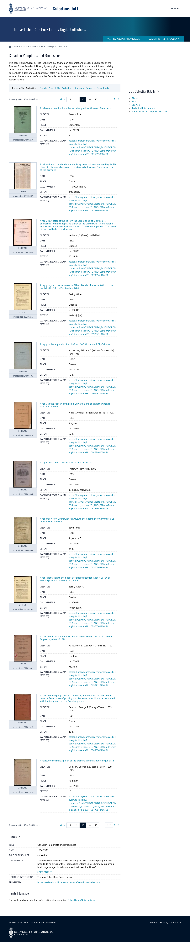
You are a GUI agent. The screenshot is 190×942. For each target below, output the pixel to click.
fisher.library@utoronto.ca (81, 900)
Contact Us (175, 922)
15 (96, 99)
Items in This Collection (24, 88)
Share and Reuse (83, 88)
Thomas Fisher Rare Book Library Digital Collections (41, 46)
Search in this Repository (164, 38)
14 (89, 99)
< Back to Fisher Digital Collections (150, 111)
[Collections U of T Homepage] (10, 46)
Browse (136, 104)
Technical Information (143, 108)
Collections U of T (26, 922)
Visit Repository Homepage (123, 38)
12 (76, 99)
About (135, 98)
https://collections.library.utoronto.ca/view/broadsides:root (68, 882)
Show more (43, 871)
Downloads (103, 88)
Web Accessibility (159, 922)
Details (43, 88)
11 (70, 99)
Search (135, 101)
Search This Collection (60, 88)
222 (109, 99)
